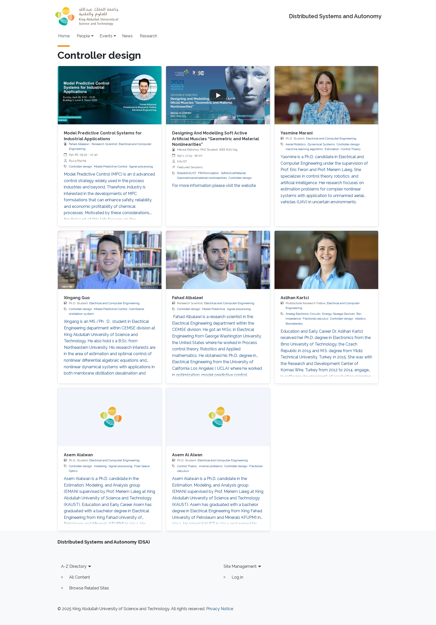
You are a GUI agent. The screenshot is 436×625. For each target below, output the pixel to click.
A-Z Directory (74, 566)
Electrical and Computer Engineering (331, 138)
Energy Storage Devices (338, 314)
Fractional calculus (315, 318)
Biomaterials (294, 323)
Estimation (332, 149)
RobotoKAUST (186, 173)
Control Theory (351, 149)
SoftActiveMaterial (233, 173)
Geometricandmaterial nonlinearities (202, 178)
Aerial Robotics (296, 144)
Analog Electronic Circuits (303, 314)
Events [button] (106, 36)
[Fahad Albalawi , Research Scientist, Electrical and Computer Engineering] (218, 260)
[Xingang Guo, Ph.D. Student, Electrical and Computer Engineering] (109, 260)
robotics (360, 318)
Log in (237, 577)
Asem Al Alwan (187, 454)
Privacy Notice (219, 608)
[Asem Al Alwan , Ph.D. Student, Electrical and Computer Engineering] (218, 417)
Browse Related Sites (89, 588)
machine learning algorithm (304, 149)
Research (148, 36)
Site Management (240, 566)
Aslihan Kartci (295, 297)
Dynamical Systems (321, 144)
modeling (100, 466)
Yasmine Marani (297, 133)
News (127, 36)
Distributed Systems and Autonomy (335, 16)
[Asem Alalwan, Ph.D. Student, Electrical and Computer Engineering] (109, 417)
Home (64, 36)
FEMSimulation (208, 173)
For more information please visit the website (214, 185)
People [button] (83, 36)
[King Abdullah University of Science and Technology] (86, 16)
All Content (79, 577)
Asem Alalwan (78, 454)
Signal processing (141, 166)
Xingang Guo (77, 297)
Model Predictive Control (110, 166)
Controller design (80, 166)
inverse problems (211, 466)
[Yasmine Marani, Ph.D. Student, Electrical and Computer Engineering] (326, 95)
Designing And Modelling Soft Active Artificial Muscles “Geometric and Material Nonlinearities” (215, 139)
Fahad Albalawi (187, 297)
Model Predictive (213, 309)
